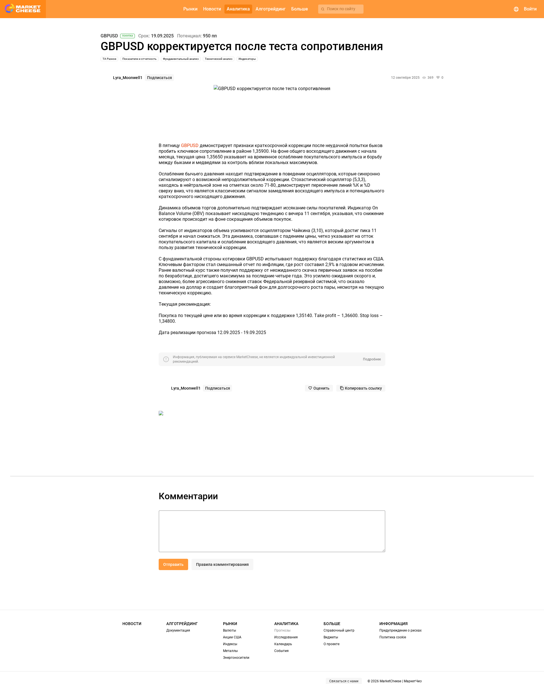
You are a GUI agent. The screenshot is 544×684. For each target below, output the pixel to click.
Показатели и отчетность (139, 58)
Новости (131, 623)
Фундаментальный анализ (181, 58)
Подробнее (372, 359)
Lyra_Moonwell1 (128, 77)
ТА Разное (109, 58)
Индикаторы (247, 58)
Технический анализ (218, 58)
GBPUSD (109, 36)
